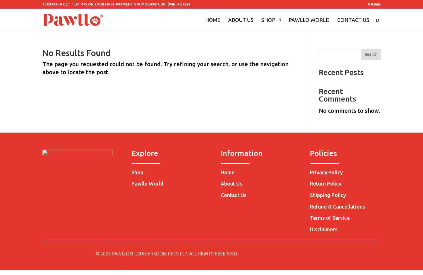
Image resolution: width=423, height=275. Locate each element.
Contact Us (353, 20)
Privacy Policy (326, 172)
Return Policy (325, 183)
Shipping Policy (328, 195)
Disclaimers (324, 229)
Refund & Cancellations (337, 206)
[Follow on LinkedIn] (376, 254)
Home (212, 20)
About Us (241, 20)
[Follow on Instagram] (364, 254)
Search (371, 54)
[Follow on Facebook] (353, 254)
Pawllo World (309, 20)
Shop (268, 20)
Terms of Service (330, 218)
